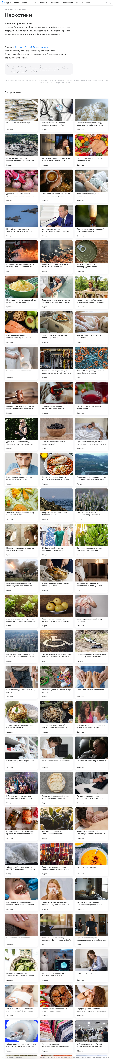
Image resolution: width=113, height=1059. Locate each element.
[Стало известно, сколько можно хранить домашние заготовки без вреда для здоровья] (21, 824)
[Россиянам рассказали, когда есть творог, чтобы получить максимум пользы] (91, 115)
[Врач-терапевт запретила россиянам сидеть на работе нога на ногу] (91, 930)
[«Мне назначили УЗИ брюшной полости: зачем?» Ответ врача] (21, 1001)
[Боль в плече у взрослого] (91, 965)
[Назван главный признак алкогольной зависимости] (56, 398)
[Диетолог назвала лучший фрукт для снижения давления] (91, 540)
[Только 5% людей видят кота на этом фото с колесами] (91, 363)
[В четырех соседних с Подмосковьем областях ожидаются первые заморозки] (56, 824)
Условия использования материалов (60, 1057)
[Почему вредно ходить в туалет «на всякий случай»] (21, 540)
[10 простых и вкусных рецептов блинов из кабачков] (21, 717)
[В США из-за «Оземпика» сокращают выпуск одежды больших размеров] (56, 540)
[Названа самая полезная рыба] (21, 115)
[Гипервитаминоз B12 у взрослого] (91, 753)
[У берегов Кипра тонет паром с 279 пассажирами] (56, 505)
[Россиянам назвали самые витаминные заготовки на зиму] (56, 611)
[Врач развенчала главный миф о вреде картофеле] (56, 576)
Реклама (19, 1057)
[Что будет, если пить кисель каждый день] (91, 398)
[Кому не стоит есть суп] (91, 859)
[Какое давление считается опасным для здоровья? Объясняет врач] (56, 115)
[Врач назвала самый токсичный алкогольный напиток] (91, 221)
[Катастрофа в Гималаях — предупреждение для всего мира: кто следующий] (21, 150)
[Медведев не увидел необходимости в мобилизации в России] (56, 221)
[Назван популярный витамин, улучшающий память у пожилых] (91, 292)
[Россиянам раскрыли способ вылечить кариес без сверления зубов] (21, 894)
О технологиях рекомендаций (95, 1057)
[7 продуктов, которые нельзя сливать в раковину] (56, 328)
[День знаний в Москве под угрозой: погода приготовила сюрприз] (21, 434)
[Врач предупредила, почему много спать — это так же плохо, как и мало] (91, 434)
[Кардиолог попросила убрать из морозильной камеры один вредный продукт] (56, 150)
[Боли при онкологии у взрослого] (56, 753)
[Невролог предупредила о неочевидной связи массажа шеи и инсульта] (91, 824)
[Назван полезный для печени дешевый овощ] (91, 150)
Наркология (21, 9)
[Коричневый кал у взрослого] (21, 363)
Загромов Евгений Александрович (31, 47)
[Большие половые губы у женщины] (91, 186)
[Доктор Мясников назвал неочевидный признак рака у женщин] (91, 894)
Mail (3, 1057)
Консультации (9, 9)
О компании (10, 1057)
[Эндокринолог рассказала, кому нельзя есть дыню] (21, 505)
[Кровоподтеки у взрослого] (21, 930)
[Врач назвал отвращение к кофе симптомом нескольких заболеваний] (21, 469)
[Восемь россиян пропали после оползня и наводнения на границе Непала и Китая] (21, 646)
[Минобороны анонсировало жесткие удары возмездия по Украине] (21, 576)
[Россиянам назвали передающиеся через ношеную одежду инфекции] (56, 1036)
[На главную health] (12, 2)
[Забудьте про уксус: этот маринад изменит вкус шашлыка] (56, 257)
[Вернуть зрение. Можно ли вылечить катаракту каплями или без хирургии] (91, 1001)
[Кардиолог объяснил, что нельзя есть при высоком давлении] (56, 186)
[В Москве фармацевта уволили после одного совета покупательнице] (21, 753)
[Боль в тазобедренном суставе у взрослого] (21, 682)
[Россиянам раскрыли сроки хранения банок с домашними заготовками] (56, 859)
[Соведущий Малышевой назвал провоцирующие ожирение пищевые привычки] (56, 788)
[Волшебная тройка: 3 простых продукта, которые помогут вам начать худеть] (56, 469)
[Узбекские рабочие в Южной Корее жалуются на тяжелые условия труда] (91, 1036)
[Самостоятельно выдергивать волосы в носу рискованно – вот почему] (56, 894)
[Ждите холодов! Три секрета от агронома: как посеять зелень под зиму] (21, 611)
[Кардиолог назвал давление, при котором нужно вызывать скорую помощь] (56, 292)
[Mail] (3, 2)
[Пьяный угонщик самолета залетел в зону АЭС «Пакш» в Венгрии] (21, 221)
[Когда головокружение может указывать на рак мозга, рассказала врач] (56, 965)
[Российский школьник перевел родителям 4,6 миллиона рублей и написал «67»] (56, 930)
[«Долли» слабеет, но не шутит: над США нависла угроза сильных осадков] (21, 859)
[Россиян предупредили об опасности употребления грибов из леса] (56, 717)
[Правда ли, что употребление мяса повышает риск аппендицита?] (56, 1001)
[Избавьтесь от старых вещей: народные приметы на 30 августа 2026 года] (56, 363)
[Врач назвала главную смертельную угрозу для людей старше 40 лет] (21, 328)
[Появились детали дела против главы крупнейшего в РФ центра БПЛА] (21, 398)
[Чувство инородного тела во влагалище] (91, 328)
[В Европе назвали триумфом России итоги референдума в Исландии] (21, 788)
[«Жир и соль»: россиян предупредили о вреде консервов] (91, 257)
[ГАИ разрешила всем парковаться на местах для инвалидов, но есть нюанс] (56, 646)
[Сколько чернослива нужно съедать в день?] (56, 434)
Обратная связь (78, 1057)
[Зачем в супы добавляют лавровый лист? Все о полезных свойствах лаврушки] (21, 965)
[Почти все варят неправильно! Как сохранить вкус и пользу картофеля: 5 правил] (21, 292)
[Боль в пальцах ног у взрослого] (91, 682)
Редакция (43, 1057)
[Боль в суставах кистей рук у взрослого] (91, 611)
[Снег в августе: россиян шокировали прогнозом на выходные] (91, 505)
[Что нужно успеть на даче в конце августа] (56, 682)
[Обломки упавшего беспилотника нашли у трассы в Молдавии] (91, 646)
